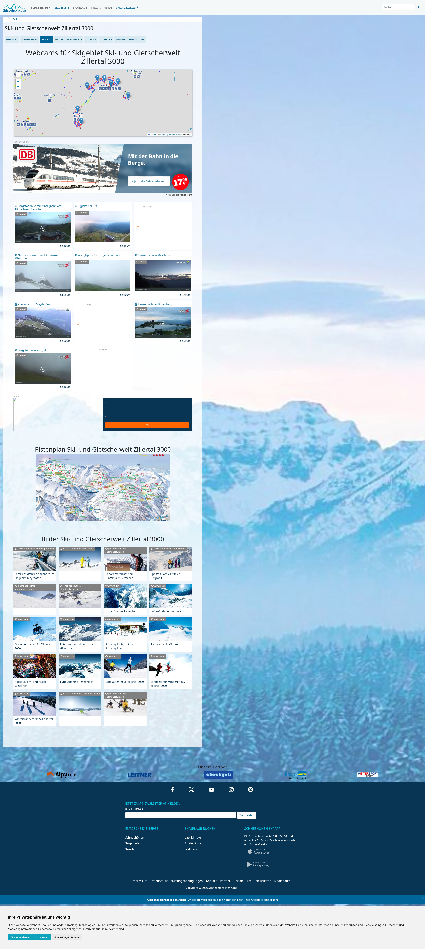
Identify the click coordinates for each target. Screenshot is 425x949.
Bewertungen (136, 39)
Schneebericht (29, 39)
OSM (162, 134)
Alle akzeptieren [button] (20, 937)
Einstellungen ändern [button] (66, 937)
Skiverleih (106, 39)
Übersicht (11, 39)
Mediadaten (282, 881)
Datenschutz (159, 881)
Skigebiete (62, 7)
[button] (128, 95)
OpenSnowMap (173, 134)
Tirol (15, 19)
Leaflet (153, 134)
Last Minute (193, 837)
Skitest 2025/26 (126, 7)
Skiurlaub (80, 7)
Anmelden (247, 815)
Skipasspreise (74, 39)
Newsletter (263, 881)
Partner (225, 881)
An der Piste (193, 843)
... (6, 19)
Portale (239, 881)
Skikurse (120, 39)
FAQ (250, 881)
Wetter (59, 39)
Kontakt (211, 881)
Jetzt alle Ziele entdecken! (150, 181)
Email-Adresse (134, 808)
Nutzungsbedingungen (187, 881)
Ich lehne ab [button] (41, 937)
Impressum (139, 881)
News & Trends (101, 7)
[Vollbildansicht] (18, 74)
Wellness (191, 849)
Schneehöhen (41, 7)
